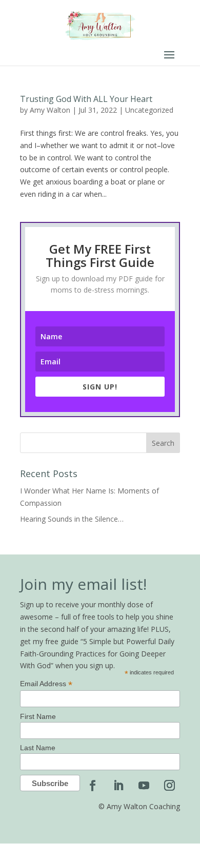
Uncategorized (149, 110)
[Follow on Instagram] (169, 785)
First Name (38, 716)
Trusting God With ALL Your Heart (86, 99)
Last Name (37, 748)
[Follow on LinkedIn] (118, 785)
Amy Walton (50, 110)
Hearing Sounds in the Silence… (72, 519)
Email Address (46, 684)
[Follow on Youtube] (143, 785)
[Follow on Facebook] (92, 785)
